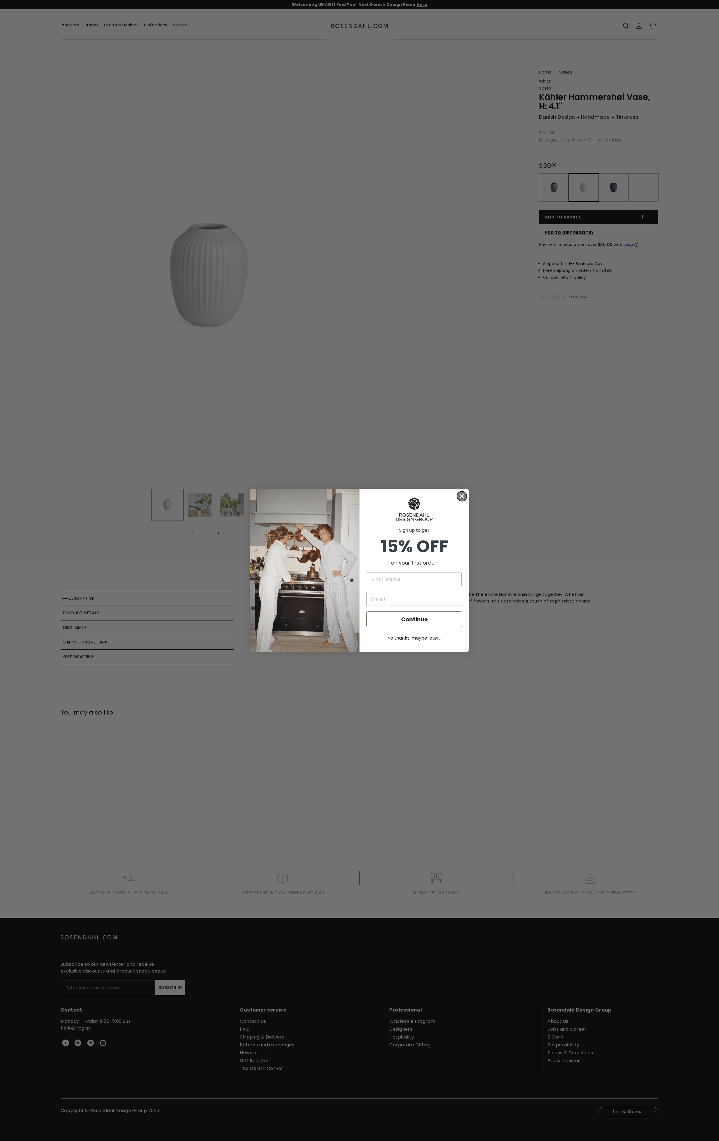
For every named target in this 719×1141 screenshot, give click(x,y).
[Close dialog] (462, 496)
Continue (414, 619)
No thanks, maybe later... (414, 638)
